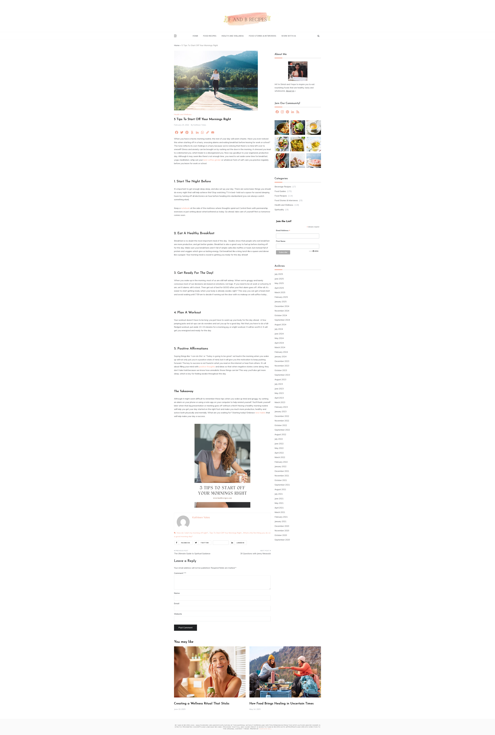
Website (178, 614)
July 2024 (279, 329)
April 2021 (279, 508)
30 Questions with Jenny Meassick (255, 553)
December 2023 (282, 361)
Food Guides (280, 191)
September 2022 (282, 430)
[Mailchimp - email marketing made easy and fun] (313, 252)
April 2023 (279, 398)
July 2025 (279, 274)
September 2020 (282, 540)
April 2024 (279, 343)
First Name (280, 241)
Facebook (185, 543)
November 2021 (282, 475)
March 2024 (280, 347)
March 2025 (280, 292)
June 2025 (279, 279)
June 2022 (279, 443)
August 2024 (280, 324)
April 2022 (279, 453)
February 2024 (281, 352)
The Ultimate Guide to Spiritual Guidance (192, 553)
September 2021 (282, 485)
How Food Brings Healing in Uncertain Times (281, 703)
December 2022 (282, 416)
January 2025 (280, 301)
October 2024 (281, 315)
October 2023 (281, 370)
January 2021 (280, 521)
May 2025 (279, 283)
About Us (290, 91)
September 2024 (282, 320)
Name (177, 593)
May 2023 (279, 393)
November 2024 (282, 311)
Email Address (283, 230)
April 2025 (279, 288)
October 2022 (281, 425)
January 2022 (280, 466)
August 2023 (280, 379)
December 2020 (282, 526)
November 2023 (282, 365)
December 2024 (282, 306)
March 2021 (280, 512)
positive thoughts (207, 366)
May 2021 (279, 503)
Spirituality (279, 209)
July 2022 (279, 439)
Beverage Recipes (283, 186)
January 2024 (280, 356)
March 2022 (280, 457)
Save (224, 543)
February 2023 (281, 407)
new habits (260, 412)
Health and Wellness (233, 36)
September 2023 (282, 375)
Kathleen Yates (199, 125)
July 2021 (279, 494)
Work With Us (288, 36)
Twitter (205, 543)
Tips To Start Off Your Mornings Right (225, 533)
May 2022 (279, 448)
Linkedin (240, 543)
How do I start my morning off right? (192, 533)
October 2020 (281, 535)
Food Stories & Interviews (262, 36)
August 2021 (280, 489)
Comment (179, 573)
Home (195, 36)
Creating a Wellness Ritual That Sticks (201, 703)
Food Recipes (209, 36)
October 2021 (281, 480)
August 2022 (280, 434)
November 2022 (282, 420)
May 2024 (279, 338)
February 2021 (281, 517)
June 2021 (279, 498)
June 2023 (279, 388)
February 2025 (281, 297)
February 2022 (281, 462)
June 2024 (279, 333)
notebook (185, 208)
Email (176, 603)
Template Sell (265, 729)
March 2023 (280, 402)
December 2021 (282, 471)
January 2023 (280, 411)
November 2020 (282, 530)
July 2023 (279, 384)
